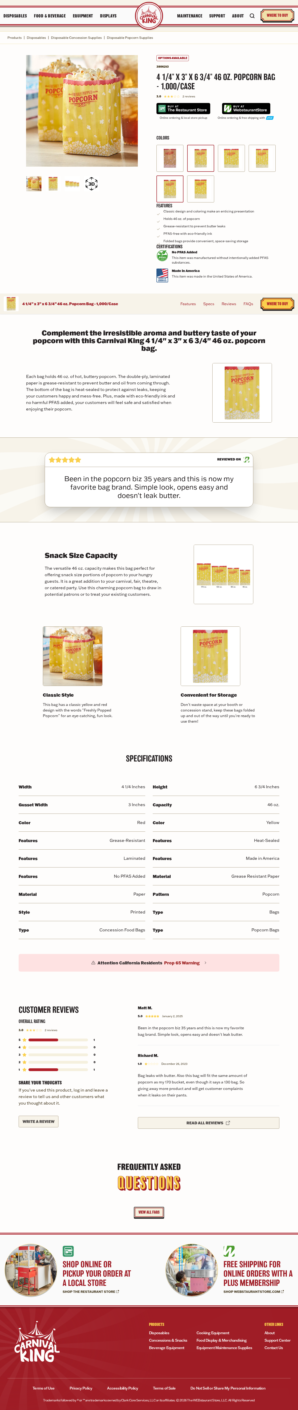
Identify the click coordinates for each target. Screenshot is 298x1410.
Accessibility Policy (122, 1388)
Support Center (277, 1340)
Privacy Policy (81, 1388)
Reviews (229, 303)
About (269, 1333)
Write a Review (38, 1121)
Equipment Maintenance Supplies (224, 1347)
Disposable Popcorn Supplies (130, 38)
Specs (208, 303)
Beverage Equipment (166, 1347)
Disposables (36, 38)
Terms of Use (43, 1388)
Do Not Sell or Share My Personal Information (227, 1388)
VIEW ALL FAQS (149, 1212)
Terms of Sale (164, 1388)
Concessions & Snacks (168, 1340)
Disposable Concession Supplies (76, 38)
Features (188, 303)
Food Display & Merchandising (221, 1340)
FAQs (248, 303)
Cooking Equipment (212, 1333)
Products (14, 38)
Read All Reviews (204, 1122)
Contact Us (273, 1347)
